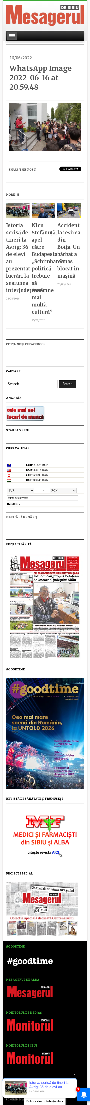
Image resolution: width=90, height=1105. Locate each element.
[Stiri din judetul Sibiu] (45, 14)
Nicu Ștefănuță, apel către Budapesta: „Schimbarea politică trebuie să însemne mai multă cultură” (43, 268)
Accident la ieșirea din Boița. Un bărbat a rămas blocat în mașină (68, 250)
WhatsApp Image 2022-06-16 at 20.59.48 (40, 78)
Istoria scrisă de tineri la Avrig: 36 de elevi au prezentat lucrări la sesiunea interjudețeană (17, 257)
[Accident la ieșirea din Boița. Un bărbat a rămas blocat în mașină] (69, 212)
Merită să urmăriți (22, 517)
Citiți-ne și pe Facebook (26, 344)
